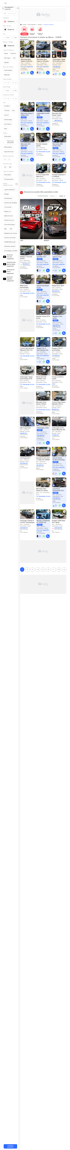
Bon (13, 110)
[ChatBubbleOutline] (24, 73)
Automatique (8, 70)
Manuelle (7, 75)
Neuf (5, 128)
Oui (5, 167)
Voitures (40, 24)
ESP (11, 229)
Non (10, 167)
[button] (6, 83)
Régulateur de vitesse (10, 233)
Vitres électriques (9, 224)
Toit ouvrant (7, 207)
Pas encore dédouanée (10, 141)
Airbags (6, 194)
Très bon (6, 110)
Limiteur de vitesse (9, 237)
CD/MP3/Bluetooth (9, 242)
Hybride (6, 62)
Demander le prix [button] (44, 151)
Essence (13, 53)
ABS (5, 229)
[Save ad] (32, 42)
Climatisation (8, 198)
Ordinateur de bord (9, 246)
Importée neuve (8, 151)
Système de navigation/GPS (12, 202)
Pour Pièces (7, 124)
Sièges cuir (7, 211)
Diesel (6, 53)
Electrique (7, 58)
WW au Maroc (8, 147)
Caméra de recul (9, 220)
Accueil (24, 24)
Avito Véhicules (32, 24)
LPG (14, 58)
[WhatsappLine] (28, 73)
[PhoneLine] (32, 73)
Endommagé (8, 119)
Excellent (7, 106)
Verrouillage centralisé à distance (12, 250)
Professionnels (8, 179)
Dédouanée (7, 136)
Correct (6, 115)
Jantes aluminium (9, 189)
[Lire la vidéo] (31, 219)
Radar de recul (8, 216)
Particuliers (7, 174)
